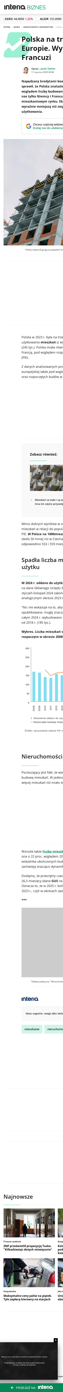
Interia (7, 27)
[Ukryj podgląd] (56, 1340)
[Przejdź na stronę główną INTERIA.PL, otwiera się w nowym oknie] (15, 7)
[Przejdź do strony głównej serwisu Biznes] (36, 7)
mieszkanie (31, 1029)
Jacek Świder (48, 68)
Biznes (17, 27)
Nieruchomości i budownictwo (38, 27)
